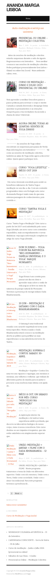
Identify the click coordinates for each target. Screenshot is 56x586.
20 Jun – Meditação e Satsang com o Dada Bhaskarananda (31, 306)
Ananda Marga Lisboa (22, 7)
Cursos (44, 92)
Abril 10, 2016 (24, 314)
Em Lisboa (22, 95)
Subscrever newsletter (16, 505)
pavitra (35, 45)
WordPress (19, 574)
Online (44, 48)
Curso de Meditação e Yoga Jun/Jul (21, 516)
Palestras (42, 269)
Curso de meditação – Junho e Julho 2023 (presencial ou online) (33, 85)
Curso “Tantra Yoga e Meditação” (32, 210)
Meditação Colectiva (33, 48)
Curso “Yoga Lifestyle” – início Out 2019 (34, 169)
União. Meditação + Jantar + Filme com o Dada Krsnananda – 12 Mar (33, 449)
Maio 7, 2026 (23, 45)
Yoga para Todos (25, 51)
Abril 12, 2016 (24, 266)
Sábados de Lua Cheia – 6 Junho (22, 556)
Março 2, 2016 (24, 458)
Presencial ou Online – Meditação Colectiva (33, 39)
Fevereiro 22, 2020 (25, 134)
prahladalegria (40, 216)
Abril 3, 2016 (23, 408)
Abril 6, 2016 (23, 361)
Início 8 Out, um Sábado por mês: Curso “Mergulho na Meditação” (33, 399)
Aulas (37, 136)
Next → (18, 493)
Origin (28, 574)
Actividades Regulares (26, 136)
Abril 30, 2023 (24, 92)
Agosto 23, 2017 (24, 216)
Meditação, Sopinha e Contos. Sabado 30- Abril (32, 353)
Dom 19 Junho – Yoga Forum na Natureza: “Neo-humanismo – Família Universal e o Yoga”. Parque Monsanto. (32, 255)
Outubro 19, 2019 (25, 175)
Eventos (35, 269)
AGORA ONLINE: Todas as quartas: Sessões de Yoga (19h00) (33, 126)
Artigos (21, 269)
